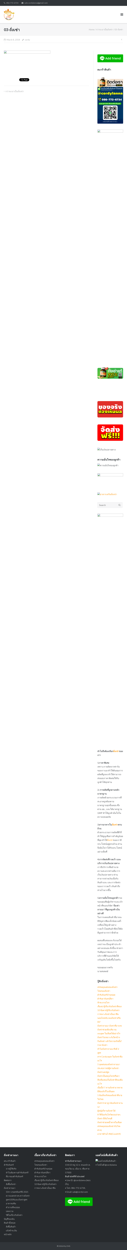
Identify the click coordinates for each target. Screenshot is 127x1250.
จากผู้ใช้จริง (11, 1168)
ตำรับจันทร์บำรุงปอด (106, 995)
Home (91, 29)
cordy (27, 39)
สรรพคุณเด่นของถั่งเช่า (107, 987)
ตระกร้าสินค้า (10, 1161)
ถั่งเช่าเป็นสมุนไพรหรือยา (108, 1076)
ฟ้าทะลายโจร (103, 1002)
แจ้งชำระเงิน (11, 1230)
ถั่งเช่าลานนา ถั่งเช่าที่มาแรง (109, 1025)
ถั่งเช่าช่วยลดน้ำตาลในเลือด (109, 1122)
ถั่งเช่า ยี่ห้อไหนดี (104, 1118)
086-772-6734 (12, 3)
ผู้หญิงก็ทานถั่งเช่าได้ (106, 1110)
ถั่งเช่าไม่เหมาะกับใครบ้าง (108, 1037)
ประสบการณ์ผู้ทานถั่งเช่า (108, 1068)
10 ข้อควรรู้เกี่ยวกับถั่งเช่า (108, 1010)
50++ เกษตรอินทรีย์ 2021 (17, 1192)
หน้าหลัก (8, 1234)
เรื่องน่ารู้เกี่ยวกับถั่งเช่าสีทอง (109, 1006)
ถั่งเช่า (116, 751)
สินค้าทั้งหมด (9, 1223)
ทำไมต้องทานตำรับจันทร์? (17, 1172)
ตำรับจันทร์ (9, 1165)
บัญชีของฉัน (9, 1219)
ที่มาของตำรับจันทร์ (14, 1176)
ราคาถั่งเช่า (102, 1045)
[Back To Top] (119, 1242)
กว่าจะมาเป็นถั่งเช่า (104, 29)
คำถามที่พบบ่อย (13, 1207)
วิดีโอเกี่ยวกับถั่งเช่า (14, 1215)
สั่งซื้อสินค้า (11, 1226)
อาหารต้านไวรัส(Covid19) (109, 1134)
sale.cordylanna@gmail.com (36, 3)
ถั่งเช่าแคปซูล (103, 1072)
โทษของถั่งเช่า (103, 991)
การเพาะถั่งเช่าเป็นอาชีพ (108, 1014)
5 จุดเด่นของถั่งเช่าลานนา (108, 1064)
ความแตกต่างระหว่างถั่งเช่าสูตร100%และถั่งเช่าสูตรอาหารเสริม (18, 1200)
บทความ (9, 1211)
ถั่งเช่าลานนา (9, 1188)
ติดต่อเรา (8, 1180)
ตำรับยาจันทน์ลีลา (105, 998)
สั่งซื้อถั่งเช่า (11, 1184)
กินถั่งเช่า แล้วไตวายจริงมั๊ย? (109, 1041)
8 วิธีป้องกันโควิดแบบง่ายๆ (108, 1114)
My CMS (66, 1246)
